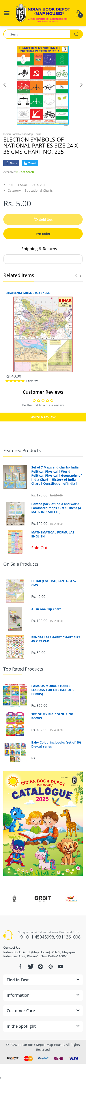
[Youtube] (60, 966)
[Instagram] (40, 966)
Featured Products (22, 450)
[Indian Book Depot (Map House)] (43, 13)
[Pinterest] (50, 966)
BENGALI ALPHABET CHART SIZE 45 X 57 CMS (55, 639)
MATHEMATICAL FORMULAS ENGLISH (52, 534)
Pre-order (43, 234)
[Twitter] (30, 966)
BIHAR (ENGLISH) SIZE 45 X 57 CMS (28, 293)
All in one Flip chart (46, 609)
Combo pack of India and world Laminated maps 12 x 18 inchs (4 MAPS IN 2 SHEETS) (56, 508)
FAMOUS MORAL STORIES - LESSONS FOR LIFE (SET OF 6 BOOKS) (52, 690)
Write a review (43, 417)
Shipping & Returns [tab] (39, 248)
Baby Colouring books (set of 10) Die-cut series (56, 744)
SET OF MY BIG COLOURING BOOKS (52, 716)
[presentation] (76, 275)
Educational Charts (39, 190)
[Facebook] (20, 966)
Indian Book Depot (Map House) (22, 134)
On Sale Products (20, 564)
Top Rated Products (23, 669)
